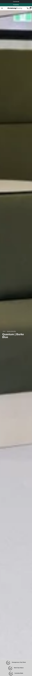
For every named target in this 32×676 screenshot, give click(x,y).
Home (4, 331)
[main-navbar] (2, 8)
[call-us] (28, 8)
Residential (16, 4)
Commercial (16, 1)
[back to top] (29, 661)
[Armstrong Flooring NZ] (15, 8)
